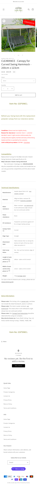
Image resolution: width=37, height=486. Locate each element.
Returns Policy (8, 404)
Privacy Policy (7, 400)
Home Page (7, 388)
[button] (4, 9)
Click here (27, 142)
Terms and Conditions (10, 408)
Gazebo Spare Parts (15, 482)
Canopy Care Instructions (20, 313)
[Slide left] (15, 55)
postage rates (22, 276)
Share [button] (4, 341)
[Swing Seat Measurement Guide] (3, 231)
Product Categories (9, 392)
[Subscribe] (27, 462)
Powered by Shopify (25, 482)
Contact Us (7, 396)
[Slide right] (22, 55)
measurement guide (7, 282)
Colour (3, 77)
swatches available (25, 200)
